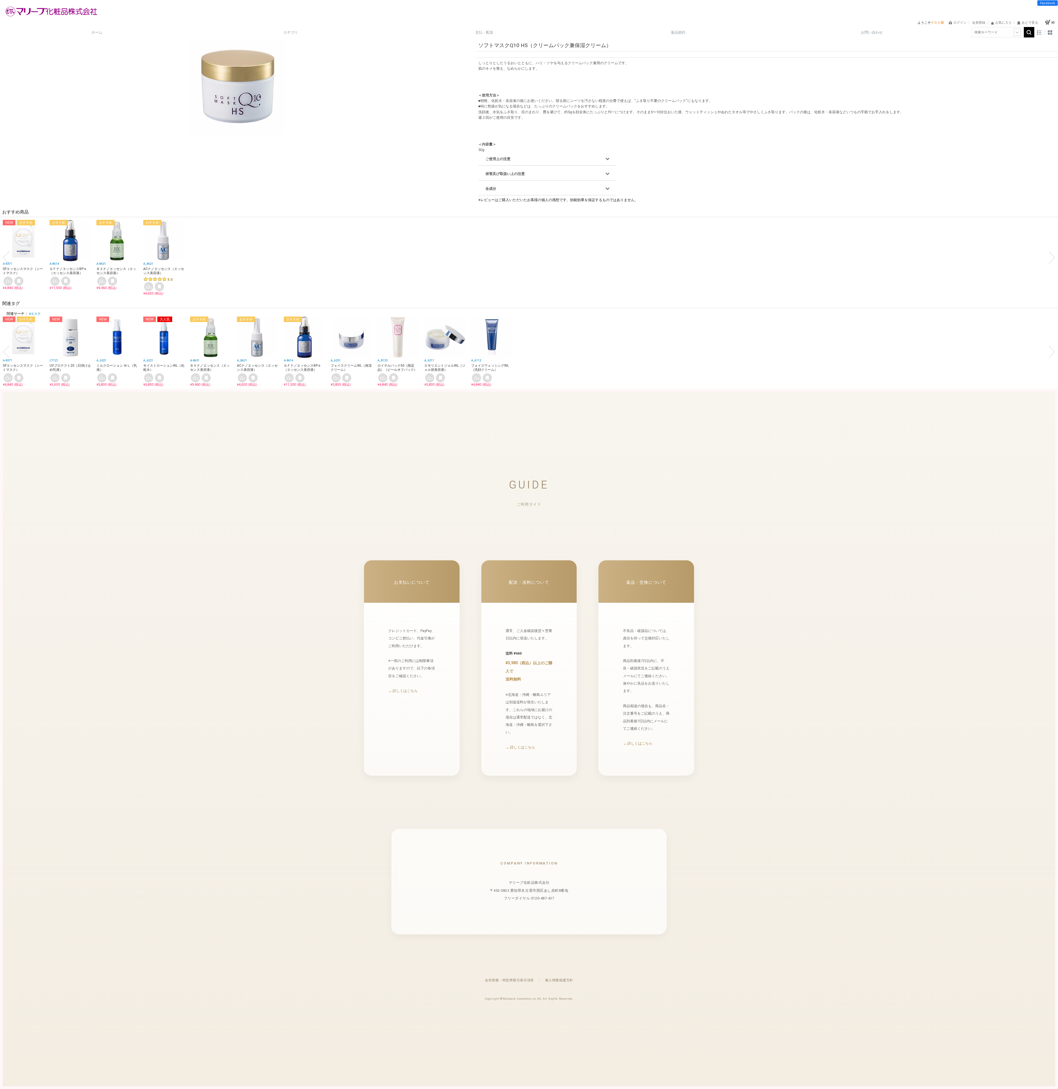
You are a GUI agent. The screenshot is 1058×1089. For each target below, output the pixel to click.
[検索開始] (1029, 32)
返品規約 (678, 32)
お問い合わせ (871, 32)
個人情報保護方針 (559, 980)
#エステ (35, 314)
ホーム (96, 32)
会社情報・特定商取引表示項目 (509, 980)
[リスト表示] (1039, 32)
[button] (6, 258)
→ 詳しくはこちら (403, 691)
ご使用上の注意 (498, 159)
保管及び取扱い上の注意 (505, 174)
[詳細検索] (1017, 32)
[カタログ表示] (1050, 32)
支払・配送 (484, 32)
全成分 (490, 189)
